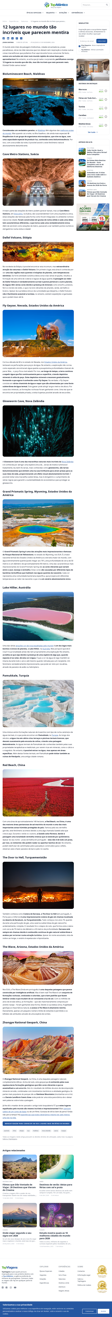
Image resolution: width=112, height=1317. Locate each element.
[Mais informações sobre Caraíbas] (106, 116)
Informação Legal (84, 1275)
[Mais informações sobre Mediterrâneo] (106, 125)
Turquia (55, 735)
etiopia (22, 1131)
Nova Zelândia (67, 461)
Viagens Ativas (64, 1291)
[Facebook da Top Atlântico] (6, 1287)
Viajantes (43, 1275)
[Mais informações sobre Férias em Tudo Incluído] (106, 99)
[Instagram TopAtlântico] (21, 38)
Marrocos (83, 89)
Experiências (14, 21)
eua (28, 1131)
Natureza (24, 21)
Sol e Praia (90, 148)
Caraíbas (82, 115)
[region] (56, 1309)
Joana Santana (8, 42)
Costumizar (89, 1311)
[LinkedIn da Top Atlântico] (3, 1287)
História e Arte (7, 1181)
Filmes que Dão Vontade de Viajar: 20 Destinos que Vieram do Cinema (19, 1187)
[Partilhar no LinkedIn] (8, 38)
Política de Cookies (16, 1314)
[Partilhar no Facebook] (4, 38)
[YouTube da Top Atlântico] (15, 1287)
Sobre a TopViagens (10, 1139)
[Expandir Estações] (68, 13)
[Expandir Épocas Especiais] (43, 13)
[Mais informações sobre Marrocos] (106, 91)
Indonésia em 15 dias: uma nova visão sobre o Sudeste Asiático (96, 175)
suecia (56, 1131)
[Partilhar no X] (12, 38)
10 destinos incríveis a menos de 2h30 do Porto (97, 184)
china (14, 1131)
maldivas (35, 1131)
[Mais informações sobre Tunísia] (106, 108)
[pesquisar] (107, 5)
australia (6, 1131)
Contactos (81, 1271)
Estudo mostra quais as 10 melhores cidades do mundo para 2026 (54, 1236)
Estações (43, 1279)
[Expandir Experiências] (84, 13)
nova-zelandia (46, 1131)
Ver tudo (91, 132)
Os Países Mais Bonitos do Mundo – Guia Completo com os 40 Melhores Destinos (96, 163)
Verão (41, 1181)
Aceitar (103, 1311)
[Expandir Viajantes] (56, 13)
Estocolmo (18, 214)
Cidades (5, 1230)
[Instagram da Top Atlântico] (11, 1287)
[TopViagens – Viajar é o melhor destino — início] (18, 1267)
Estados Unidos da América (55, 362)
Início (5, 21)
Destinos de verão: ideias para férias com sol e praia (55, 1186)
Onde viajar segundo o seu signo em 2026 (17, 1234)
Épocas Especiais (46, 1271)
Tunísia (82, 107)
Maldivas (41, 130)
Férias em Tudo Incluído (88, 98)
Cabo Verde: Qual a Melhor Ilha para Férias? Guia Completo (97, 152)
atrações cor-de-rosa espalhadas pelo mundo (34, 646)
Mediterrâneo (85, 124)
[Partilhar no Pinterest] (17, 38)
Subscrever (102, 41)
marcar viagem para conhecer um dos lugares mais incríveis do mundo (37, 1124)
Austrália (46, 649)
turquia (63, 1131)
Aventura (90, 170)
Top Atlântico (8, 1276)
